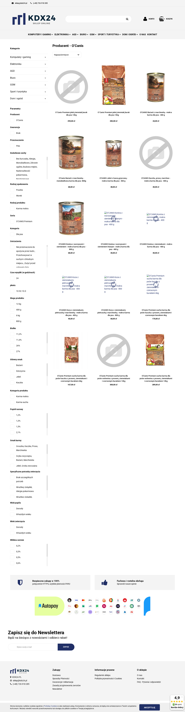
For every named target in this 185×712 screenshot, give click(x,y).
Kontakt (140, 678)
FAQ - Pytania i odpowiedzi (149, 682)
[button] (71, 670)
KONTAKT (152, 34)
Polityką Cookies (50, 706)
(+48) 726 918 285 (21, 684)
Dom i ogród (16, 98)
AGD (12, 71)
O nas (139, 675)
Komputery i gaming (20, 57)
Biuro (12, 77)
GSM (12, 84)
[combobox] (66, 55)
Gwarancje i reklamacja (62, 682)
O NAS (142, 34)
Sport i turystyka (18, 91)
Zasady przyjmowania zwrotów (66, 685)
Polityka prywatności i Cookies (108, 678)
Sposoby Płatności (60, 678)
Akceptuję (149, 707)
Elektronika (15, 64)
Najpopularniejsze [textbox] (61, 55)
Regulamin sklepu (102, 675)
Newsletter (57, 689)
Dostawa (56, 675)
